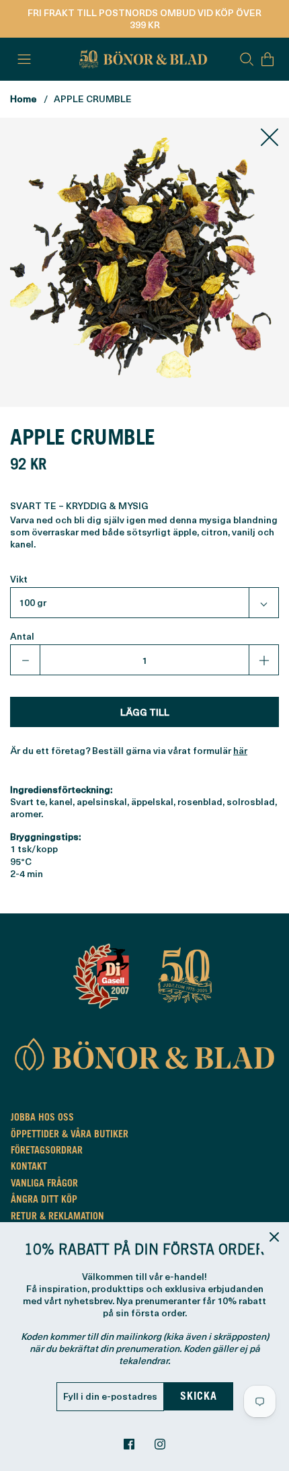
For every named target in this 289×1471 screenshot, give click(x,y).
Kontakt (29, 1167)
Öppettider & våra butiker (69, 1135)
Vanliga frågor (44, 1184)
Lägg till (144, 712)
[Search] (247, 59)
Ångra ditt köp (44, 1200)
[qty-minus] (25, 660)
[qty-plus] (263, 660)
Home (23, 98)
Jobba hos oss (42, 1118)
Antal (22, 636)
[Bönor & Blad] (141, 59)
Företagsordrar (47, 1151)
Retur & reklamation (57, 1217)
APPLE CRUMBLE (93, 98)
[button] (144, 602)
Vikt (19, 579)
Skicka (198, 1397)
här (240, 750)
